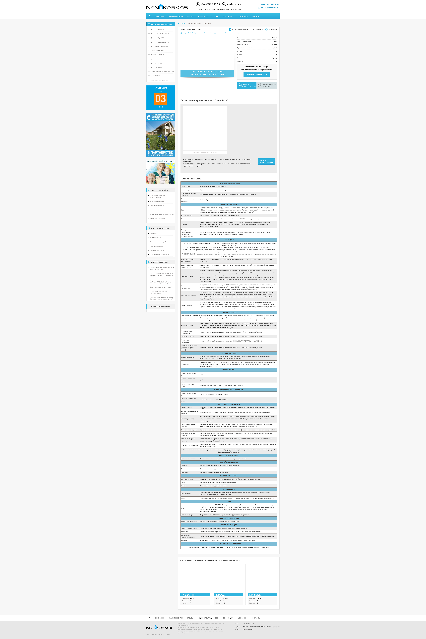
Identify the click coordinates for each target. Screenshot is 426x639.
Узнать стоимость (257, 74)
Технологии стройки (159, 190)
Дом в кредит (228, 16)
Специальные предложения (160, 80)
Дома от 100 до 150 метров (160, 33)
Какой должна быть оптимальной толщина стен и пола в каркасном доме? (161, 275)
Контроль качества (157, 201)
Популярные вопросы (159, 262)
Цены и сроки (243, 16)
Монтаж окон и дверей (158, 242)
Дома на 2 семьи (156, 63)
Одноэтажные (198, 33)
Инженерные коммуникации (159, 254)
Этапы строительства (160, 228)
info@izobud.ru (234, 4)
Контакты (256, 16)
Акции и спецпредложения (208, 16)
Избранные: (257, 29)
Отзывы (190, 16)
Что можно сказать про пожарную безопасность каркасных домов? (162, 298)
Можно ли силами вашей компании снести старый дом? (162, 268)
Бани (207, 33)
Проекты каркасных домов (161, 24)
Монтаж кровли (155, 238)
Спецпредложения (217, 33)
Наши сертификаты (156, 210)
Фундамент (154, 233)
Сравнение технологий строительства (158, 196)
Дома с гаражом (156, 67)
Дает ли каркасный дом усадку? (161, 287)
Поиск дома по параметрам (236, 33)
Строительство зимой (157, 218)
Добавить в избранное (240, 29)
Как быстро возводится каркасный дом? (158, 292)
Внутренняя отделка (157, 250)
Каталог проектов (176, 16)
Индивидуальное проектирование (162, 214)
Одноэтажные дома (157, 50)
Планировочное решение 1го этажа (205, 153)
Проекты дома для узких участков (162, 71)
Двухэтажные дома (157, 55)
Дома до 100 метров (158, 29)
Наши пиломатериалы (157, 205)
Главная (182, 23)
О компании (159, 16)
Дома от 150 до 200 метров (160, 38)
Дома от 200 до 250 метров (160, 42)
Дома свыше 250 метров (159, 46)
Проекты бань (155, 76)
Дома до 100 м (185, 33)
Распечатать (273, 29)
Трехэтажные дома (157, 59)
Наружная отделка (156, 246)
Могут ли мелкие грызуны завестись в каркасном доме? (160, 282)
